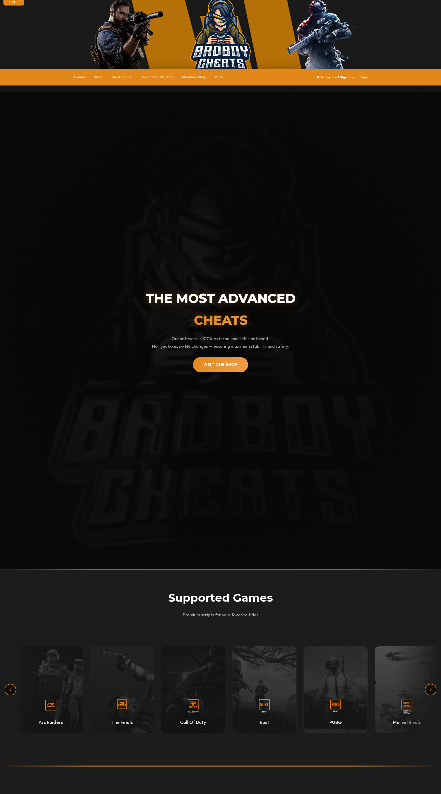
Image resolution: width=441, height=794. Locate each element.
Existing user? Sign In (334, 77)
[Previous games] (10, 689)
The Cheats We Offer (157, 77)
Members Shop (194, 77)
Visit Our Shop (220, 364)
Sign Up (366, 77)
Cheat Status (121, 77)
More (219, 77)
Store (98, 77)
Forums (80, 77)
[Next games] (430, 689)
